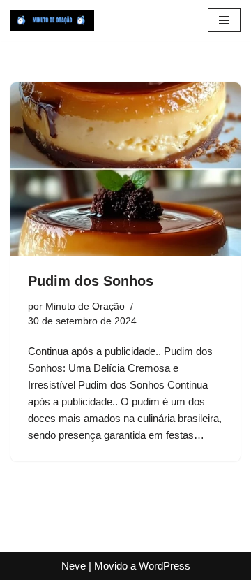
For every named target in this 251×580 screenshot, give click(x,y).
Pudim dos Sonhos (90, 281)
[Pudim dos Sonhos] (125, 169)
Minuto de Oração (85, 306)
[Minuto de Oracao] (52, 20)
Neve (73, 566)
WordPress (164, 566)
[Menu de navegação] (224, 20)
